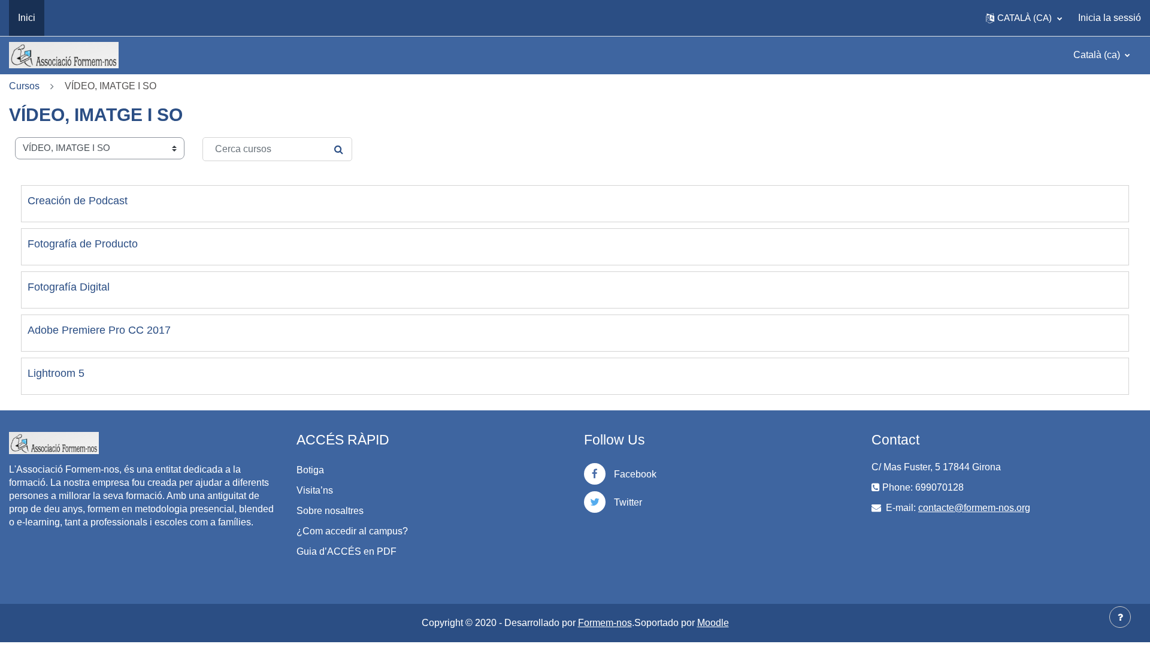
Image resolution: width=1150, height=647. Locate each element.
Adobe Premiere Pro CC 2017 (99, 330)
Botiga (310, 470)
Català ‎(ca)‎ (1097, 55)
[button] (1024, 18)
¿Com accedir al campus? (352, 531)
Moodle (713, 623)
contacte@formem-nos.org (974, 508)
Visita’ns (314, 490)
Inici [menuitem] (26, 18)
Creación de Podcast (78, 201)
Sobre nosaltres (330, 511)
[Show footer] (1120, 617)
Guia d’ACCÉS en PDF (346, 551)
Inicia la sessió (1109, 18)
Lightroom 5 (56, 373)
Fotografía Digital (69, 287)
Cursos (24, 86)
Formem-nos (605, 623)
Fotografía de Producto (83, 244)
